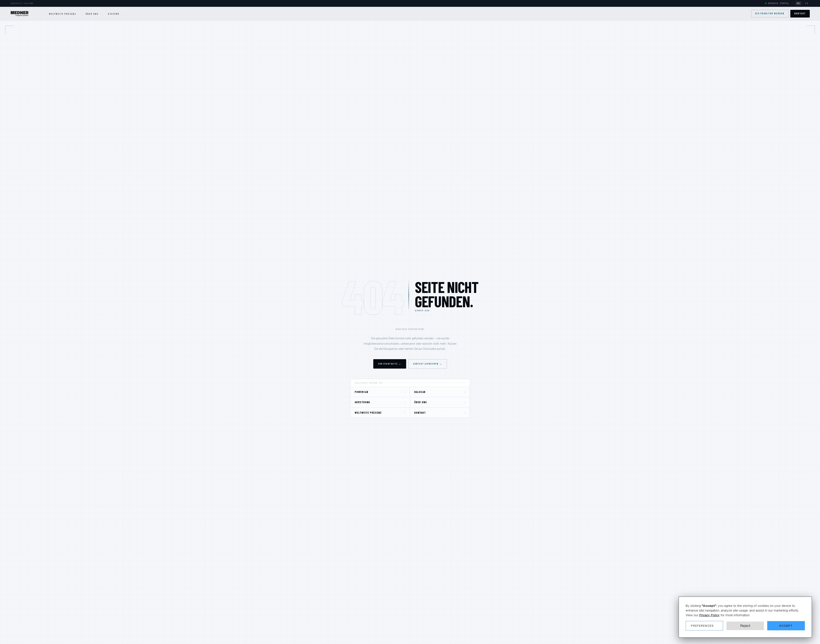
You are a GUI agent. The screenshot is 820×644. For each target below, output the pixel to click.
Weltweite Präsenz (62, 13)
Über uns (92, 13)
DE (798, 3)
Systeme (115, 13)
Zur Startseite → (389, 363)
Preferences (702, 626)
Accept (786, 626)
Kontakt (800, 13)
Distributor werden (770, 13)
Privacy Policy (709, 615)
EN (806, 3)
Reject (745, 625)
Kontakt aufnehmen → (427, 363)
